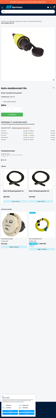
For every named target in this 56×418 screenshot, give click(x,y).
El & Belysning (11, 21)
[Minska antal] (2, 109)
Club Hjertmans (21, 2)
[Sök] (3, 11)
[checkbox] (3, 405)
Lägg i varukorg (15, 201)
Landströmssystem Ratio (34, 21)
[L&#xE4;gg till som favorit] (53, 88)
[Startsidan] (14, 7)
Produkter (3, 21)
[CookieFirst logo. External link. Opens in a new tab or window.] (2, 396)
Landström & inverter (21, 21)
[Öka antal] (22, 109)
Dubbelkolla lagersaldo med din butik (20, 128)
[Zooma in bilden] (53, 79)
